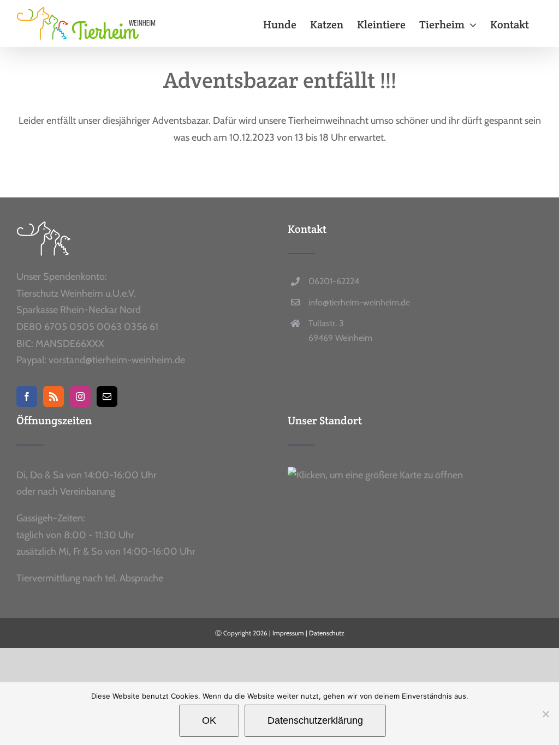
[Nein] (545, 713)
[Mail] (107, 396)
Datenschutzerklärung (315, 720)
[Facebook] (26, 396)
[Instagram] (80, 396)
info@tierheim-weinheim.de (359, 302)
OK (209, 720)
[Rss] (53, 396)
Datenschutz (326, 633)
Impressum (288, 633)
